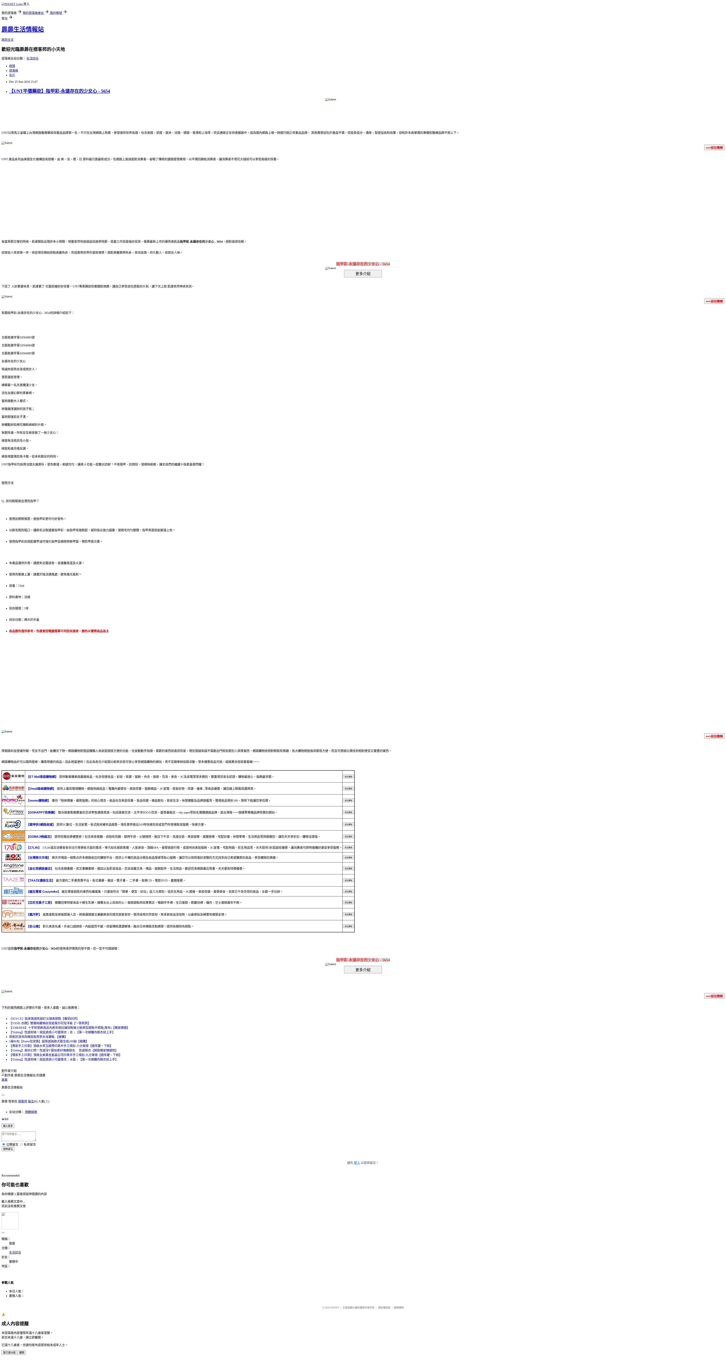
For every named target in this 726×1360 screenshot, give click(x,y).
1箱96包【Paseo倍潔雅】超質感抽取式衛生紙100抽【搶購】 (49, 1041)
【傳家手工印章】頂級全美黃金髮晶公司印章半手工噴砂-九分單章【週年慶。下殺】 (65, 1055)
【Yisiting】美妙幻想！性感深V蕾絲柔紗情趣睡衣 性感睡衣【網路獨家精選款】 (63, 1050)
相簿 (12, 66)
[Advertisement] (331, 194)
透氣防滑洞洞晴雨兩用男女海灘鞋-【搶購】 (38, 1036)
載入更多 (8, 1126)
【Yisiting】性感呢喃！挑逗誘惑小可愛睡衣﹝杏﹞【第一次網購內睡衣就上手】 (62, 1032)
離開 (21, 1352)
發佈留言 (8, 1149)
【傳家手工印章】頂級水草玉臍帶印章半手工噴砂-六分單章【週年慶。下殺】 (61, 1045)
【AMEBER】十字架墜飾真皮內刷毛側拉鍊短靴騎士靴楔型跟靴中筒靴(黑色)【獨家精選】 (69, 1027)
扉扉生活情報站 (23, 29)
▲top (5, 1118)
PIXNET (334, 1307)
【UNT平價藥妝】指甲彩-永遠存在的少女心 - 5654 (59, 91)
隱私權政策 (384, 1307)
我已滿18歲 (9, 1352)
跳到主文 (8, 39)
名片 (12, 75)
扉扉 (5, 1079)
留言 (31, 1101)
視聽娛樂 (31, 1112)
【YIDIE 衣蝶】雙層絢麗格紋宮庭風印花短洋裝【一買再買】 (50, 1023)
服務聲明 (399, 1307)
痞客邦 (22, 1101)
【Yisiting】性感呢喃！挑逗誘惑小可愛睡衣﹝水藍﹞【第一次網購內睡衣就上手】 (63, 1059)
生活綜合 (32, 58)
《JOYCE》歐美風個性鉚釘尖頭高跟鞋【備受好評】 (44, 1018)
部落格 (13, 70)
